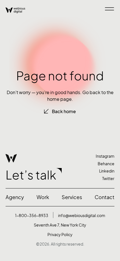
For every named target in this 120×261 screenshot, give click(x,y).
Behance (106, 163)
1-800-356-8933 (31, 215)
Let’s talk (31, 175)
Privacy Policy (60, 234)
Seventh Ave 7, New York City (60, 225)
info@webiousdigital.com (81, 215)
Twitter (108, 178)
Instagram (105, 156)
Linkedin (106, 171)
